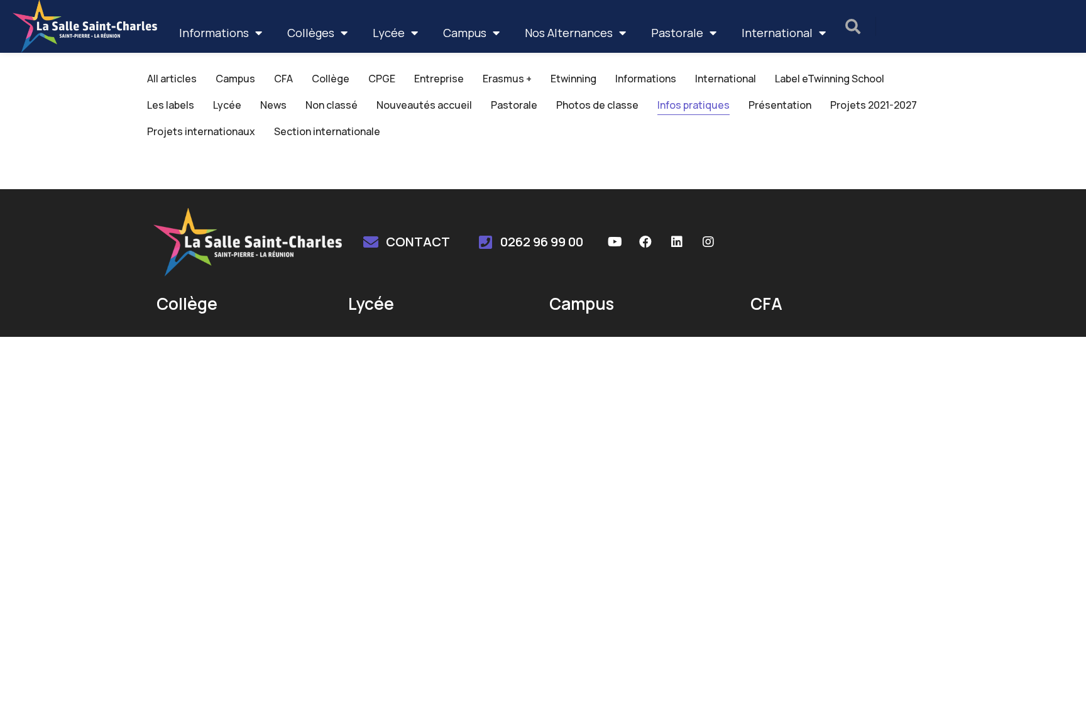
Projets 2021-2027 (873, 105)
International (777, 32)
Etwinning (573, 78)
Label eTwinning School (829, 78)
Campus (464, 32)
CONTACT (418, 241)
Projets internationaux (201, 131)
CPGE (381, 78)
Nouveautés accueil (424, 105)
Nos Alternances (569, 32)
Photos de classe (597, 105)
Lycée (389, 32)
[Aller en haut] (1060, 676)
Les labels (170, 105)
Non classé (331, 105)
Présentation (780, 105)
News (273, 105)
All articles (172, 78)
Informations (214, 32)
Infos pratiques (693, 105)
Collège (330, 78)
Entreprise (439, 78)
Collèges (310, 32)
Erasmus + (507, 78)
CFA (283, 78)
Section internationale (327, 131)
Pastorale (677, 32)
